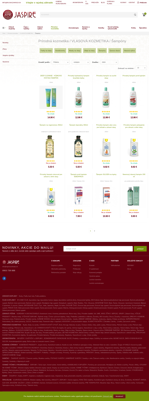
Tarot (106, 376)
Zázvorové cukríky (129, 321)
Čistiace (117, 368)
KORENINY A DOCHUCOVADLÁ (28, 313)
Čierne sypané (58, 308)
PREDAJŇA (95, 2)
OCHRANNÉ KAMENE (130, 350)
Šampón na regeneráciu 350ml (51, 125)
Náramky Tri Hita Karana (39, 350)
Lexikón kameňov (95, 279)
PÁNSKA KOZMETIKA (16, 332)
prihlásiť (140, 249)
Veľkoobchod (115, 265)
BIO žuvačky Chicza (107, 316)
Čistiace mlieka (87, 325)
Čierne (115, 303)
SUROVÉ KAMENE (9, 355)
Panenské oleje (37, 321)
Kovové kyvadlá (136, 345)
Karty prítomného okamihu (73, 376)
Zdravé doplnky (12, 28)
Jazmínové (129, 303)
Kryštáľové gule (99, 380)
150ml (51, 82)
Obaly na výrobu (33, 325)
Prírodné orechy (31, 319)
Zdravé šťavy (129, 313)
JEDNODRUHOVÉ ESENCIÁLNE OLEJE (58, 338)
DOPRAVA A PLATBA (110, 3)
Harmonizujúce (14, 370)
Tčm (85, 303)
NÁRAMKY (88, 348)
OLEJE (28, 321)
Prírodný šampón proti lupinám (134, 76)
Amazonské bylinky (83, 300)
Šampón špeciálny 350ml (78, 125)
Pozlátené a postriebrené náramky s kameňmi (106, 350)
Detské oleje (99, 332)
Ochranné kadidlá (65, 383)
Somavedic (140, 383)
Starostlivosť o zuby (79, 335)
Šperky (119, 352)
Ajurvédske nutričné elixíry (67, 300)
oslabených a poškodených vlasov (51, 131)
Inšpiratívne (59, 376)
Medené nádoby (35, 380)
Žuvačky (96, 316)
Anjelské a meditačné (36, 376)
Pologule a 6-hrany (56, 352)
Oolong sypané (88, 308)
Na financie (50, 370)
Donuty (97, 352)
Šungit (120, 345)
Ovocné (72, 370)
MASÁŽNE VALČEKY (17, 383)
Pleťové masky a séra (124, 325)
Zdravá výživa (40, 28)
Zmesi (52, 341)
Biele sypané (34, 308)
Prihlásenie (76, 269)
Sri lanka (62, 305)
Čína (40, 305)
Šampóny (37, 33)
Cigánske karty (49, 376)
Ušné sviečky (130, 383)
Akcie (129, 269)
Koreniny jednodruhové (60, 313)
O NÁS (86, 3)
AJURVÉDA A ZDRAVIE (21, 380)
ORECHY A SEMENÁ (137, 316)
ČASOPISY (13, 376)
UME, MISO (101, 313)
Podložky (45, 352)
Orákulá (101, 376)
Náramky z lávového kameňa (58, 350)
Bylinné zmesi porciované (16, 303)
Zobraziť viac (107, 396)
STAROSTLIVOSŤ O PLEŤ (49, 325)
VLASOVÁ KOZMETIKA (26, 33)
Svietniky (5, 361)
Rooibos (80, 303)
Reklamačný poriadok (58, 272)
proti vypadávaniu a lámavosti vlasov (78, 131)
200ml (106, 131)
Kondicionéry (60, 51)
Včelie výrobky (92, 335)
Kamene (42, 383)
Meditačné (42, 370)
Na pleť (27, 332)
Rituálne (100, 370)
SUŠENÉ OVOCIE (43, 319)
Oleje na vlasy (89, 51)
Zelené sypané (20, 310)
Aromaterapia (74, 28)
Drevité (130, 368)
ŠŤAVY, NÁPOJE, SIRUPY (115, 313)
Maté (75, 303)
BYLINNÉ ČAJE (22, 300)
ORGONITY (37, 352)
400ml (78, 82)
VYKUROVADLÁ (137, 370)
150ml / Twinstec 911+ (78, 181)
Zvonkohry (128, 380)
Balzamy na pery (75, 325)
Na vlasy (39, 332)
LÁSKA (28, 383)
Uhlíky (136, 365)
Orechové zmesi (7, 319)
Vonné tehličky (62, 365)
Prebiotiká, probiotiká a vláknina (81, 316)
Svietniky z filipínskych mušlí (19, 361)
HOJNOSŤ (136, 380)
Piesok (131, 365)
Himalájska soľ (111, 365)
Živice (29, 372)
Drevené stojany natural (43, 368)
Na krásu (58, 370)
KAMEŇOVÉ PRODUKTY (28, 345)
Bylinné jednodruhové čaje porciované (116, 300)
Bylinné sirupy (43, 316)
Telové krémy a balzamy (111, 328)
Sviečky (101, 28)
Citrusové (121, 303)
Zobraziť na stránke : (126, 68)
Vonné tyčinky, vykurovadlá (113, 28)
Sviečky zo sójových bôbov (134, 358)
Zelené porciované (8, 310)
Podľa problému (40, 296)
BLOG (103, 2)
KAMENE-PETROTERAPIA (61, 3)
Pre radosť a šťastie (82, 370)
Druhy (21, 296)
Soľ (95, 313)
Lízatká (119, 321)
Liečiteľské (94, 376)
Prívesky (66, 352)
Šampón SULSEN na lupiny (106, 174)
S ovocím (14, 305)
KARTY (25, 376)
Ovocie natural (55, 319)
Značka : (95, 62)
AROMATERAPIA (78, 2)
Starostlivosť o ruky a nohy (93, 328)
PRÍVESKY (90, 352)
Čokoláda (106, 321)
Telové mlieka (125, 328)
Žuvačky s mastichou (121, 316)
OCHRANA (35, 383)
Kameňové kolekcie (54, 345)
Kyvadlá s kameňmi (9, 348)
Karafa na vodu (67, 345)
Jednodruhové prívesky (108, 352)
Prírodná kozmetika (55, 28)
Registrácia (77, 265)
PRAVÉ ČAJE (13, 308)
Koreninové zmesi (46, 313)
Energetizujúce (138, 368)
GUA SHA (5, 383)
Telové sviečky (120, 383)
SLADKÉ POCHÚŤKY (95, 321)
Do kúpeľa (60, 328)
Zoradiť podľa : (44, 62)
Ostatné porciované (100, 308)
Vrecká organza (73, 380)
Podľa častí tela (29, 296)
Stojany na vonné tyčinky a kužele (63, 368)
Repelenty (68, 335)
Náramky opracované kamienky (19, 350)
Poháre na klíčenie (118, 319)
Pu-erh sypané (137, 308)
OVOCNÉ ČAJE (71, 305)
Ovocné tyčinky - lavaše (69, 319)
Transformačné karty (116, 376)
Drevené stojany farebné (26, 368)
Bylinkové (103, 368)
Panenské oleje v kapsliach (52, 321)
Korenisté (137, 303)
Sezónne (6, 62)
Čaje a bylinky (26, 28)
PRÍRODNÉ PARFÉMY (112, 330)
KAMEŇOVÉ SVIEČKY (74, 358)
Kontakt (92, 265)
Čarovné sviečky (32, 358)
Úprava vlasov (115, 51)
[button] (5, 27)
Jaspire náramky (98, 348)
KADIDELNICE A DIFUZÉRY (77, 365)
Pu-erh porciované (125, 308)
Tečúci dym (42, 365)
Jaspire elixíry (42, 345)
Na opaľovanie (31, 335)
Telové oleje (134, 328)
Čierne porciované (46, 308)
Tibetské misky (32, 385)
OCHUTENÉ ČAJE (101, 303)
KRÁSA (143, 380)
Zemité (128, 370)
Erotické (5, 370)
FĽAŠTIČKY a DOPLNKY (34, 338)
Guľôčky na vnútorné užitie (103, 338)
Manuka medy (16, 316)
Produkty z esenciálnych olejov (83, 338)
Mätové (143, 303)
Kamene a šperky (86, 28)
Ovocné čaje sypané (102, 305)
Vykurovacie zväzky (20, 372)
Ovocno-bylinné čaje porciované (120, 305)
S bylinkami (6, 305)
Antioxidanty (6, 321)
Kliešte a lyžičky (122, 365)
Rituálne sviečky (44, 358)
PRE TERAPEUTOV (92, 383)
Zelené (20, 305)
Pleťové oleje (137, 325)
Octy (79, 313)
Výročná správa (94, 276)
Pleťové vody (18, 328)
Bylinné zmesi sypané (33, 303)
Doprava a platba (57, 265)
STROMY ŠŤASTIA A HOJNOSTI (28, 348)
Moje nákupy (77, 272)
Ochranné (65, 370)
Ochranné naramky (78, 383)
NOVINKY (123, 2)
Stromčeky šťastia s (62, 348)
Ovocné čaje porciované (86, 305)
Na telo (32, 332)
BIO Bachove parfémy (128, 330)
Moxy (112, 383)
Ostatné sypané (112, 308)
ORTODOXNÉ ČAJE (31, 305)
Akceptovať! (119, 396)
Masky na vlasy (74, 51)
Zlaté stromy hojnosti (77, 348)
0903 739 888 (8, 270)
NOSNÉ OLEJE (118, 338)
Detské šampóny (110, 332)
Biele (110, 303)
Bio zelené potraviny (18, 321)
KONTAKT (132, 2)
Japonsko (50, 305)
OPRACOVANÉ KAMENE (11, 352)
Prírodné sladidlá (87, 313)
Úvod (4, 33)
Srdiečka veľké (138, 352)
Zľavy (5, 49)
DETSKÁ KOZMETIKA (70, 332)
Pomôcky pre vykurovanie (96, 365)
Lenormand (86, 376)
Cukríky (113, 321)
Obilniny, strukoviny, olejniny (102, 319)
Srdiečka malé (127, 352)
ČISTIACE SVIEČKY (58, 358)
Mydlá (25, 325)
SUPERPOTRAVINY (133, 319)
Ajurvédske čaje (34, 300)
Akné (60, 325)
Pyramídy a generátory (77, 352)
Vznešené (122, 370)
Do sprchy (67, 328)
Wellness (12, 330)
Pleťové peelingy (8, 328)
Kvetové (29, 370)
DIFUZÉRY (21, 338)
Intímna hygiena (77, 328)
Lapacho (70, 303)
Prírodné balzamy (43, 335)
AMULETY (55, 380)
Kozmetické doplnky (19, 335)
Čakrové (110, 368)
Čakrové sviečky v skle (101, 358)
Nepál (56, 305)
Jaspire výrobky (8, 55)
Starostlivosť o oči (30, 328)
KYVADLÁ (126, 345)
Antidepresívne (94, 368)
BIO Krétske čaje (97, 300)
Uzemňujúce (113, 370)
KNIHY (126, 376)
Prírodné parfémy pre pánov (52, 332)
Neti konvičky (46, 380)
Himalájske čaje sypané (50, 303)
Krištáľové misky (21, 385)
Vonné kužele (51, 365)
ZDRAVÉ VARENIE (85, 319)
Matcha (65, 308)
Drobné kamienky (26, 352)
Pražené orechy (19, 319)
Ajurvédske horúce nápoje (49, 300)
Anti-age (66, 325)
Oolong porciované (75, 308)
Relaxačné (93, 370)
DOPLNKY (33, 365)
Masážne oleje (105, 383)
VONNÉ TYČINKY (82, 368)
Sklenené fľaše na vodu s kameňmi (105, 345)
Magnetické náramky (112, 348)
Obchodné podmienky (58, 269)
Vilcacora (91, 303)
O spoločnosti (94, 269)
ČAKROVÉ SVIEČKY (18, 358)
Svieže (106, 370)
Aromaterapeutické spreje (17, 341)
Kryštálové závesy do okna (115, 380)
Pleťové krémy (111, 325)
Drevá (10, 372)
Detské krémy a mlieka (86, 332)
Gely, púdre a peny (99, 325)
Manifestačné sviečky (117, 358)
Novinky (5, 42)
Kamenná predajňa (95, 272)
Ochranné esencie (52, 383)
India (44, 305)
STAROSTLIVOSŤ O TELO (46, 328)
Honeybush (62, 303)
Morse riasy (73, 313)
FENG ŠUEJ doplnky (86, 380)
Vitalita (20, 376)
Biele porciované (24, 308)
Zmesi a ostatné (37, 372)
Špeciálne (143, 28)
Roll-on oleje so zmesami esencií (38, 341)
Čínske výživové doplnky (57, 316)
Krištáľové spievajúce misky (82, 345)
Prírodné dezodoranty (57, 335)
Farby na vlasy (46, 51)
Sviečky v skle (87, 358)
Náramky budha (125, 348)
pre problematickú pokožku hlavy (134, 181)
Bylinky (4, 372)
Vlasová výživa (129, 51)
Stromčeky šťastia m (47, 348)
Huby (68, 316)
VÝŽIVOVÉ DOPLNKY (29, 316)
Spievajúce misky (8, 385)
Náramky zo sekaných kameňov (79, 350)
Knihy (133, 28)
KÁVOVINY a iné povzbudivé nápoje (74, 321)
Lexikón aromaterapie (96, 283)
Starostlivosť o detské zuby (126, 332)
